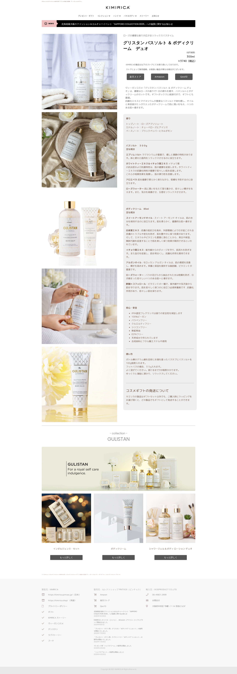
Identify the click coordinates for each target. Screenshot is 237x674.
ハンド (116, 16)
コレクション (102, 16)
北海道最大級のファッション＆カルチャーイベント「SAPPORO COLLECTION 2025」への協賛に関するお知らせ (117, 24)
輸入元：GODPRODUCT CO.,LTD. (161, 589)
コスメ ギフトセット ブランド (112, 574)
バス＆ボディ (129, 16)
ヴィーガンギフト (100, 574)
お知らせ (155, 16)
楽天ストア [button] (135, 76)
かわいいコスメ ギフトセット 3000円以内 (54, 574)
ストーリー (144, 16)
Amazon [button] (159, 76)
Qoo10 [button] (183, 76)
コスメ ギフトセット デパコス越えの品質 (76, 574)
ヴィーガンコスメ (90, 574)
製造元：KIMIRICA (50, 589)
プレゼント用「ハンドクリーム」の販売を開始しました (113, 646)
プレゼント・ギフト (86, 16)
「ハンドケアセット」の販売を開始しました (109, 652)
